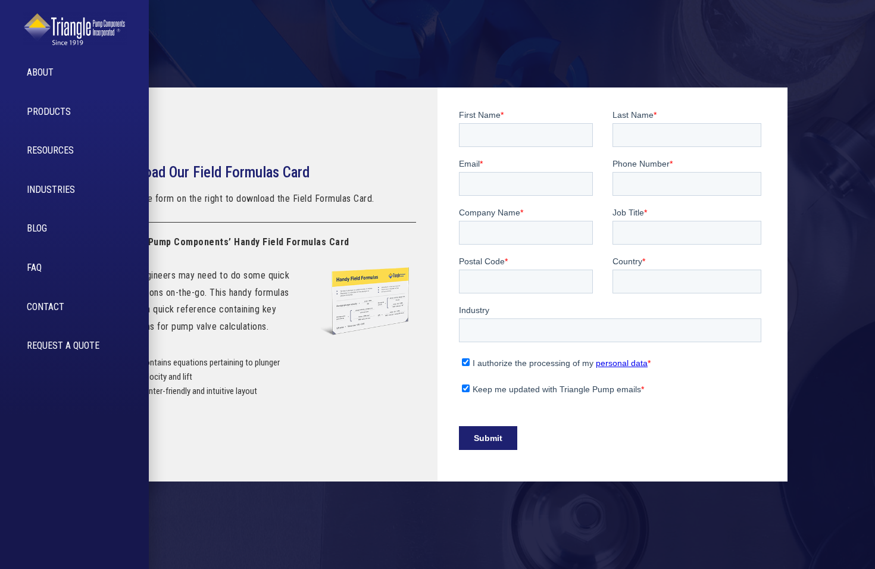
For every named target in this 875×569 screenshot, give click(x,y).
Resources (50, 150)
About (40, 72)
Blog (37, 228)
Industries (51, 189)
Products (49, 111)
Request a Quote (63, 345)
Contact (45, 306)
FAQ (34, 267)
